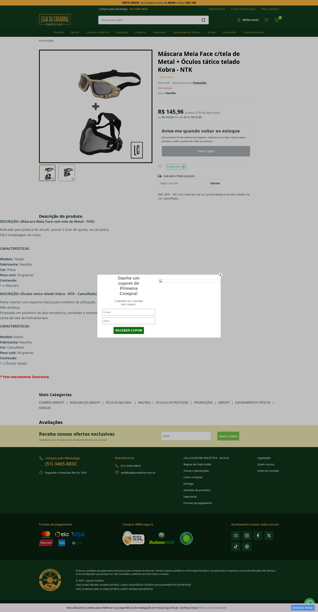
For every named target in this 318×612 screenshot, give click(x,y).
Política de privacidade (213, 607)
